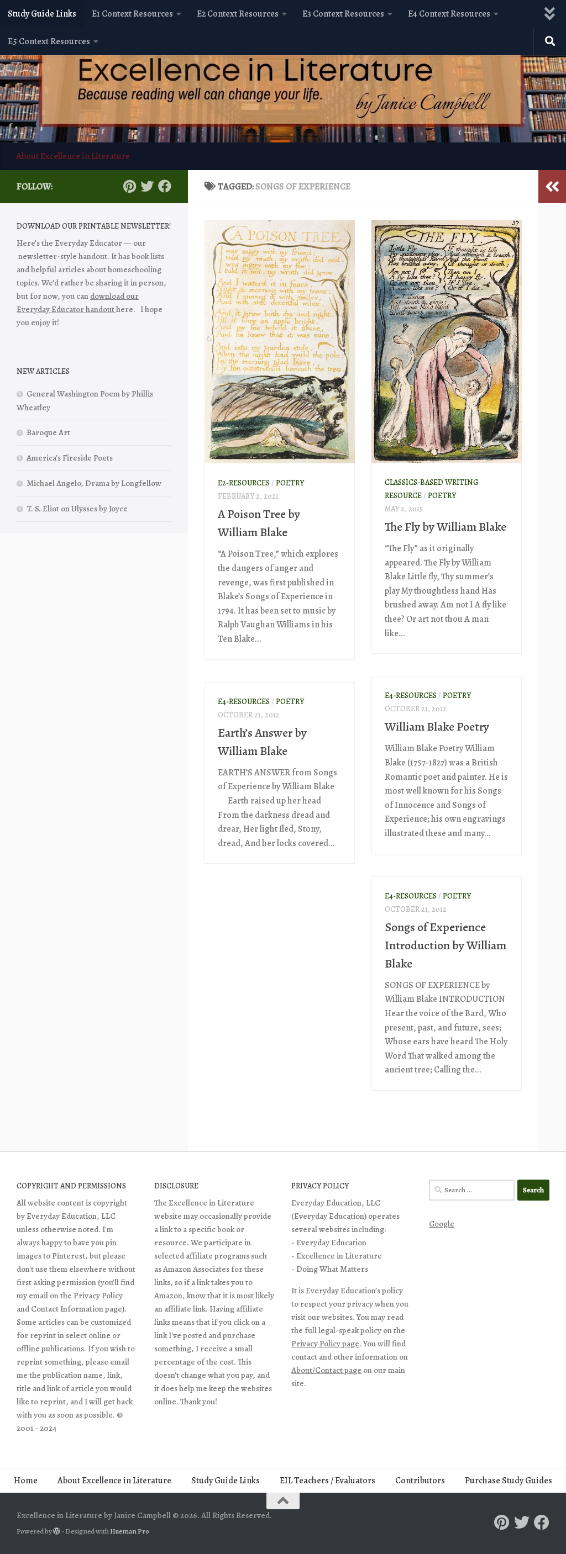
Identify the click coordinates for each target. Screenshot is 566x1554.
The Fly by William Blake (445, 527)
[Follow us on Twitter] (147, 186)
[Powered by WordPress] (56, 1531)
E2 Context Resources (238, 14)
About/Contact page (326, 1370)
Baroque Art (48, 432)
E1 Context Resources (132, 14)
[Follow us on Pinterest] (129, 186)
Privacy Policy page (325, 1343)
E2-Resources (244, 483)
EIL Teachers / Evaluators (327, 1480)
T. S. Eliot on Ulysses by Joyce (77, 508)
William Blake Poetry (437, 726)
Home (26, 1480)
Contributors (420, 1480)
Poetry (290, 483)
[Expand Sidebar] (552, 186)
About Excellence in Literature (73, 156)
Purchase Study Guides (508, 1480)
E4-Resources (411, 695)
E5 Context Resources (49, 41)
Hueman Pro (129, 1531)
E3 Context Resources (343, 14)
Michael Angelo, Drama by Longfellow (94, 483)
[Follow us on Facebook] (164, 186)
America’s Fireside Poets (70, 457)
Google (441, 1223)
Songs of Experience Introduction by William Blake (445, 945)
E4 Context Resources (449, 14)
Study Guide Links (42, 14)
